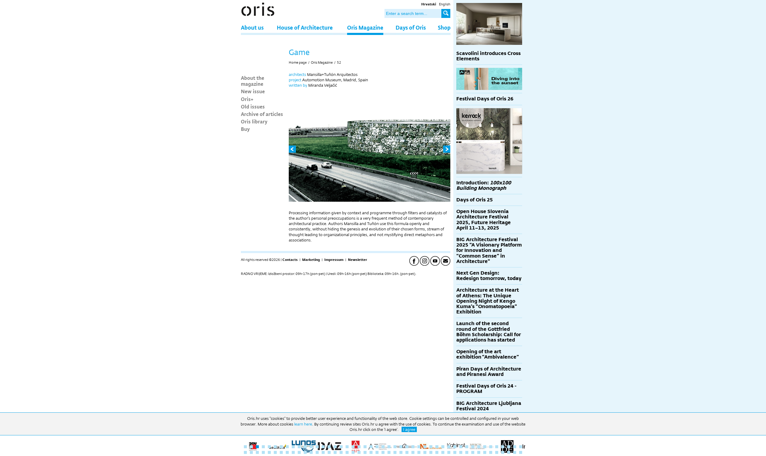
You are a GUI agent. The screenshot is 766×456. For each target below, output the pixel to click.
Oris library (254, 121)
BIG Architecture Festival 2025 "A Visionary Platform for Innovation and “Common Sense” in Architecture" (489, 250)
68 (365, 452)
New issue (253, 91)
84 (460, 452)
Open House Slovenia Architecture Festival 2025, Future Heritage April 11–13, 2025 (483, 219)
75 (406, 452)
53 (275, 452)
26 (394, 446)
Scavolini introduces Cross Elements (488, 56)
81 (442, 452)
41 (484, 446)
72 (388, 452)
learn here (303, 424)
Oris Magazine (365, 27)
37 (460, 446)
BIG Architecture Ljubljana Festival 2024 (488, 406)
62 (329, 452)
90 (496, 452)
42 (490, 446)
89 (490, 452)
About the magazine (252, 80)
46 (514, 446)
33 (436, 446)
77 (418, 452)
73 (394, 452)
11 (305, 446)
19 (353, 446)
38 (466, 446)
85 (466, 452)
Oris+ (247, 98)
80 (436, 452)
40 (478, 446)
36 (454, 446)
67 (359, 452)
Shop (444, 27)
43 (496, 446)
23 (377, 446)
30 (418, 446)
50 (257, 452)
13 (317, 446)
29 (412, 446)
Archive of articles (262, 113)
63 (335, 452)
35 (448, 446)
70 (377, 452)
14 (323, 446)
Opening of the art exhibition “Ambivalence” (487, 354)
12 (311, 446)
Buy (245, 128)
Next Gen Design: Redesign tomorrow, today (489, 275)
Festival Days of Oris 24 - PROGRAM (486, 388)
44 (502, 446)
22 (371, 446)
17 (341, 446)
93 (514, 452)
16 (335, 446)
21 (365, 446)
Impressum (334, 259)
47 (520, 446)
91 (502, 452)
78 (424, 452)
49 (251, 452)
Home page (298, 62)
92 (508, 452)
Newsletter (357, 259)
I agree (409, 429)
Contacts (290, 259)
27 (400, 446)
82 (448, 452)
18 (347, 446)
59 (311, 452)
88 (484, 452)
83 (454, 452)
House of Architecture (305, 27)
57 (299, 452)
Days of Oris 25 (474, 200)
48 (245, 452)
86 (472, 452)
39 (472, 446)
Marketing (311, 259)
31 (424, 446)
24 (383, 446)
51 (263, 452)
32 (430, 446)
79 (430, 452)
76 (412, 452)
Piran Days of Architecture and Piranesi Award (488, 371)
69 (371, 452)
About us (252, 27)
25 (388, 446)
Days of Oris (411, 27)
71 (383, 452)
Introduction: (483, 185)
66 (353, 452)
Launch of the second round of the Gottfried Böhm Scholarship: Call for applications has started (488, 331)
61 (323, 452)
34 (442, 446)
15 (329, 446)
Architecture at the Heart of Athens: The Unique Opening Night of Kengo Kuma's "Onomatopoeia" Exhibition (487, 301)
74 (400, 452)
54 (281, 452)
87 (478, 452)
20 (359, 446)
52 (339, 62)
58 (305, 452)
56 (293, 452)
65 (347, 452)
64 (341, 452)
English (444, 4)
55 (287, 452)
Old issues (253, 106)
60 (317, 452)
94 (520, 452)
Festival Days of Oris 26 (484, 99)
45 (508, 446)
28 (406, 446)
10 (299, 446)
